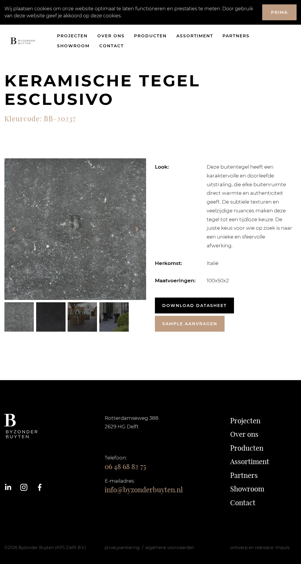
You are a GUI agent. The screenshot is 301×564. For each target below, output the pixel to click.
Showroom (73, 45)
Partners (236, 35)
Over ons (111, 35)
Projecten (72, 35)
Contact (111, 45)
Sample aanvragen (189, 323)
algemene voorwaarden (170, 547)
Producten (150, 35)
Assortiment (194, 35)
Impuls (282, 547)
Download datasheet (194, 305)
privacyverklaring (122, 547)
